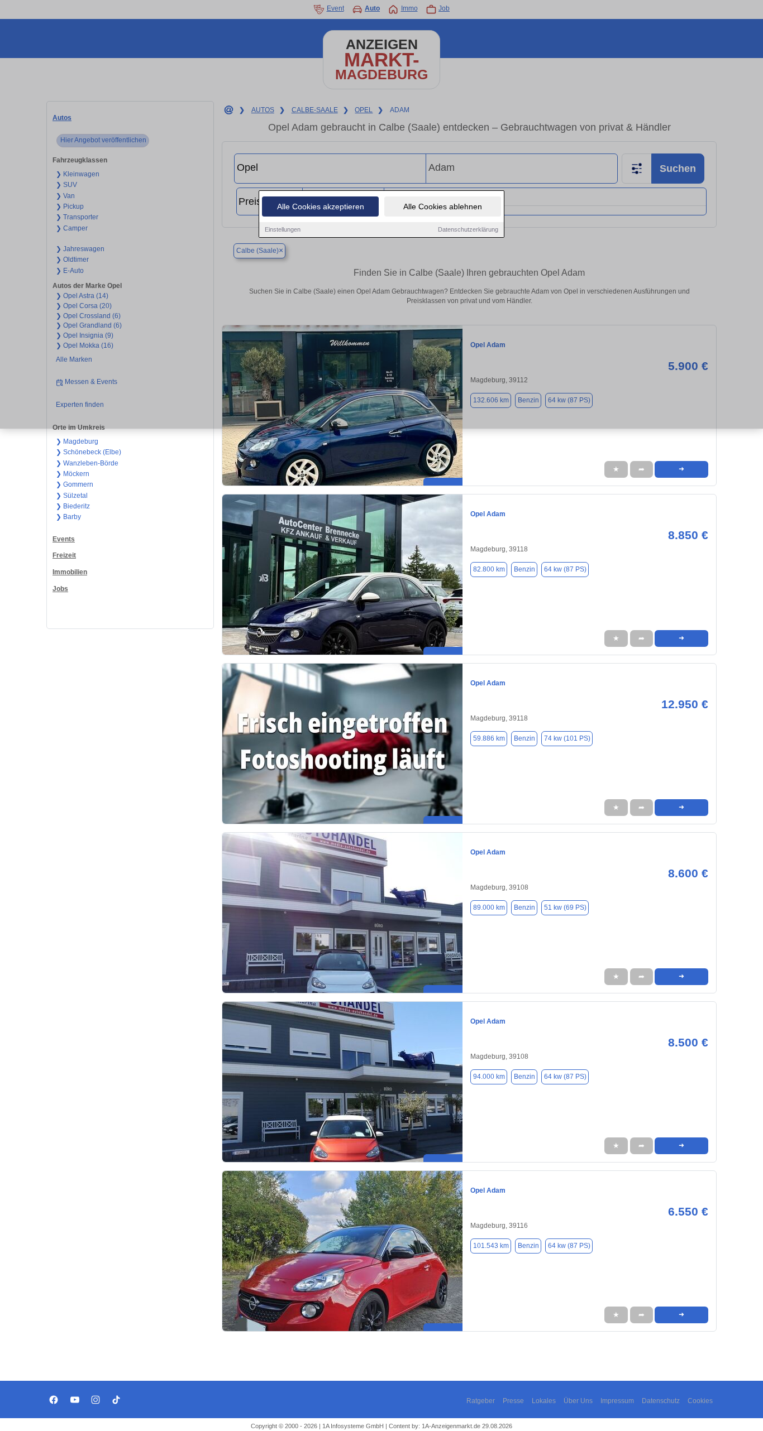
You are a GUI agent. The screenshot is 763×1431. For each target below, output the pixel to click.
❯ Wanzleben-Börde (87, 463)
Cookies (700, 1401)
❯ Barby (68, 517)
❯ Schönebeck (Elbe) (88, 452)
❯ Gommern (74, 484)
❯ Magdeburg (77, 441)
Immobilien (70, 572)
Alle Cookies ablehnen (442, 206)
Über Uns (578, 1401)
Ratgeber (480, 1401)
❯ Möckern (72, 474)
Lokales (544, 1401)
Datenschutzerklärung (468, 229)
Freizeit (64, 555)
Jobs (60, 589)
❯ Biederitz (73, 506)
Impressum (617, 1401)
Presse (513, 1401)
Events (64, 539)
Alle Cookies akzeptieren (320, 206)
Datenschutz (661, 1401)
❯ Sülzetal (72, 496)
